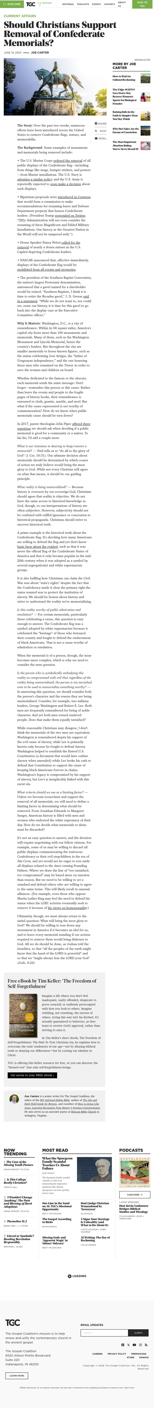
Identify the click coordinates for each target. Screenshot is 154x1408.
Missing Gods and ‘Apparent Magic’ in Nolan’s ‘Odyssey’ (55, 1240)
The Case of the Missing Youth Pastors (18, 1164)
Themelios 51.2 (17, 1221)
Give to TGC (142, 4)
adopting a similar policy (34, 179)
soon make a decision (65, 184)
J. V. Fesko (22, 1226)
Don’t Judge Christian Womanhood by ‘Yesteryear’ (95, 1206)
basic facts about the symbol (37, 546)
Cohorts (109, 4)
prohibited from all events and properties (46, 269)
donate (144, 1357)
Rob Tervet (48, 1173)
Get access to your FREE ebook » (32, 1075)
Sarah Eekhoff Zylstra (16, 1169)
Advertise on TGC (142, 59)
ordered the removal (67, 161)
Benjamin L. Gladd (13, 1246)
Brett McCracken (51, 1213)
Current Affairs (20, 16)
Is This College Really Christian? (15, 1181)
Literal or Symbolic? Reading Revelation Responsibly (19, 1239)
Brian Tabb (10, 1226)
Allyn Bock (87, 1213)
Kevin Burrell (49, 1226)
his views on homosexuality (67, 908)
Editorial (68, 4)
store (131, 1357)
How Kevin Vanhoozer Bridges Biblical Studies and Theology (133, 1209)
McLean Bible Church (83, 1112)
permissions (138, 1353)
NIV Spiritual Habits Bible (55, 1100)
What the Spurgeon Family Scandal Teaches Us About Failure (57, 1163)
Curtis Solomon (89, 1229)
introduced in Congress (74, 197)
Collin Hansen (88, 1245)
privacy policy (117, 1353)
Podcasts (83, 4)
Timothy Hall (10, 1187)
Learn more (129, 1387)
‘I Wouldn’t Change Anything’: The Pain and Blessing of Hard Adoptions (18, 1202)
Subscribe (133, 1194)
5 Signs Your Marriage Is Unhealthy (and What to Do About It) (95, 1222)
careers (97, 1353)
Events (96, 4)
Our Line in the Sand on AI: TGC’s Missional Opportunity (57, 1206)
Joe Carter (40, 52)
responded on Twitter (70, 215)
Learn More (16, 1375)
